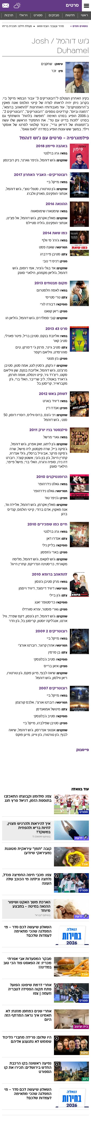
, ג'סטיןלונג (38, 365)
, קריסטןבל (45, 383)
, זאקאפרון (36, 444)
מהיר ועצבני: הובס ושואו (50, 26)
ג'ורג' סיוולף (50, 240)
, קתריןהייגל (19, 564)
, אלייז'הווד (13, 504)
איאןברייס (51, 666)
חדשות (70, 15)
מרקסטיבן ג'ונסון (47, 581)
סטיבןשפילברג (48, 723)
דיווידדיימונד (45, 588)
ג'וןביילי (54, 595)
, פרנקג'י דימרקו (34, 347)
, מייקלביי (30, 723)
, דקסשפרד (17, 616)
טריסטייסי (52, 297)
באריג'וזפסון (50, 552)
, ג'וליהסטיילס (36, 223)
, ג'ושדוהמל (14, 189)
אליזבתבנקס (49, 336)
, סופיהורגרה (48, 462)
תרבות (8, 15)
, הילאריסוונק (27, 273)
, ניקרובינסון (12, 160)
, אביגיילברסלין (38, 453)
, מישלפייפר (16, 462)
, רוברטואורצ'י (28, 645)
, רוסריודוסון (18, 415)
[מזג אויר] (17, 6)
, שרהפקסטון (42, 449)
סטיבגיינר (53, 347)
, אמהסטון (22, 365)
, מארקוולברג (36, 193)
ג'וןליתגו (49, 444)
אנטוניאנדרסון (45, 730)
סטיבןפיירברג (50, 254)
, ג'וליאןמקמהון (47, 273)
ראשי (84, 15)
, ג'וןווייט (38, 735)
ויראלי (23, 15)
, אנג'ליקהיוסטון (48, 621)
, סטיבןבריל (31, 336)
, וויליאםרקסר (44, 352)
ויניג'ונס (49, 415)
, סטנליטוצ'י (31, 189)
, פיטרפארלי (14, 336)
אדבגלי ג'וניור (45, 268)
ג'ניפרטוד (52, 498)
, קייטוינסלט (35, 375)
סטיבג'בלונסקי (44, 659)
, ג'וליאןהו (12, 318)
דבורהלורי (47, 304)
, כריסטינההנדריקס (42, 564)
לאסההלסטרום (48, 290)
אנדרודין (52, 408)
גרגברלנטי (51, 153)
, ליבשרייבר (38, 379)
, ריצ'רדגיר (52, 375)
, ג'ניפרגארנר (30, 160)
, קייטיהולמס (26, 509)
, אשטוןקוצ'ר (26, 458)
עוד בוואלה (80, 789)
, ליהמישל (25, 449)
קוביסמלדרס (45, 318)
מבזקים (54, 15)
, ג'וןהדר (15, 621)
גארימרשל (51, 437)
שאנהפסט (46, 247)
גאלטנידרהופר (48, 484)
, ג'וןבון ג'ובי (43, 458)
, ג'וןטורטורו (15, 673)
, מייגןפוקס (32, 673)
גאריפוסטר (50, 609)
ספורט (38, 15)
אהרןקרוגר (46, 645)
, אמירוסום (28, 268)
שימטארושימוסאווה (45, 211)
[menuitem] (70, 15)
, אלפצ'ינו (14, 218)
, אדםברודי (44, 509)
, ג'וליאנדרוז (18, 453)
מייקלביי (53, 182)
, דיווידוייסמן (27, 588)
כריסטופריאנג (45, 602)
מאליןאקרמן (46, 218)
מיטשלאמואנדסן (48, 709)
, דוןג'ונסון (33, 616)
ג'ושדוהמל (47, 160)
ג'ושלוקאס (47, 559)
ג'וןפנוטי (53, 358)
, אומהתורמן (18, 375)
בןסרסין (54, 652)
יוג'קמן (50, 365)
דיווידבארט (51, 401)
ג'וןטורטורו (47, 189)
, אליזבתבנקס (30, 370)
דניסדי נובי (51, 261)
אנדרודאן (53, 538)
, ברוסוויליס (35, 415)
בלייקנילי (48, 545)
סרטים (72, 5)
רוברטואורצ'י (45, 702)
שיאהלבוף (47, 673)
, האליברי (22, 379)
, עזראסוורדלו (32, 609)
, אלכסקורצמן (25, 702)
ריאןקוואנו (51, 311)
